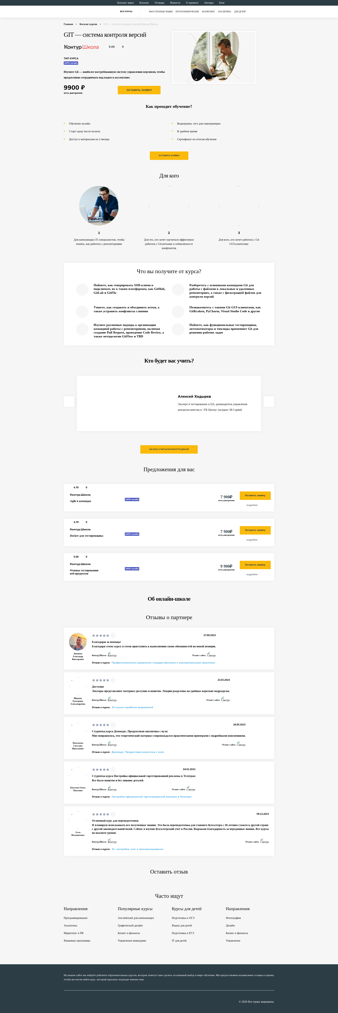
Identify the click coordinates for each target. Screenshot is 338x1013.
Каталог (144, 2)
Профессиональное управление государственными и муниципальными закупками (163, 662)
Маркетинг (208, 11)
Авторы (209, 2)
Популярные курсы (135, 908)
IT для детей (179, 940)
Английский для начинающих (136, 917)
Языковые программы (77, 940)
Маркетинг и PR (74, 933)
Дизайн (230, 925)
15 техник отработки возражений (132, 707)
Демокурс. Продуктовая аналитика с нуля (138, 752)
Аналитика (224, 11)
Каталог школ (125, 2)
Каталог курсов (88, 24)
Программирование (187, 11)
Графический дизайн (130, 925)
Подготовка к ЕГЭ (183, 933)
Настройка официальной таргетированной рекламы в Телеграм (152, 796)
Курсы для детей (187, 908)
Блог (222, 2)
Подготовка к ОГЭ (183, 917)
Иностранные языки (161, 11)
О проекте (192, 2)
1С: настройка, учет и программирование (137, 849)
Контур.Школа (80, 495)
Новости (175, 2)
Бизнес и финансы (129, 933)
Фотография (233, 917)
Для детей (240, 11)
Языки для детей (182, 925)
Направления (75, 908)
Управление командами (132, 940)
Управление (233, 940)
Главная (68, 24)
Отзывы (159, 2)
